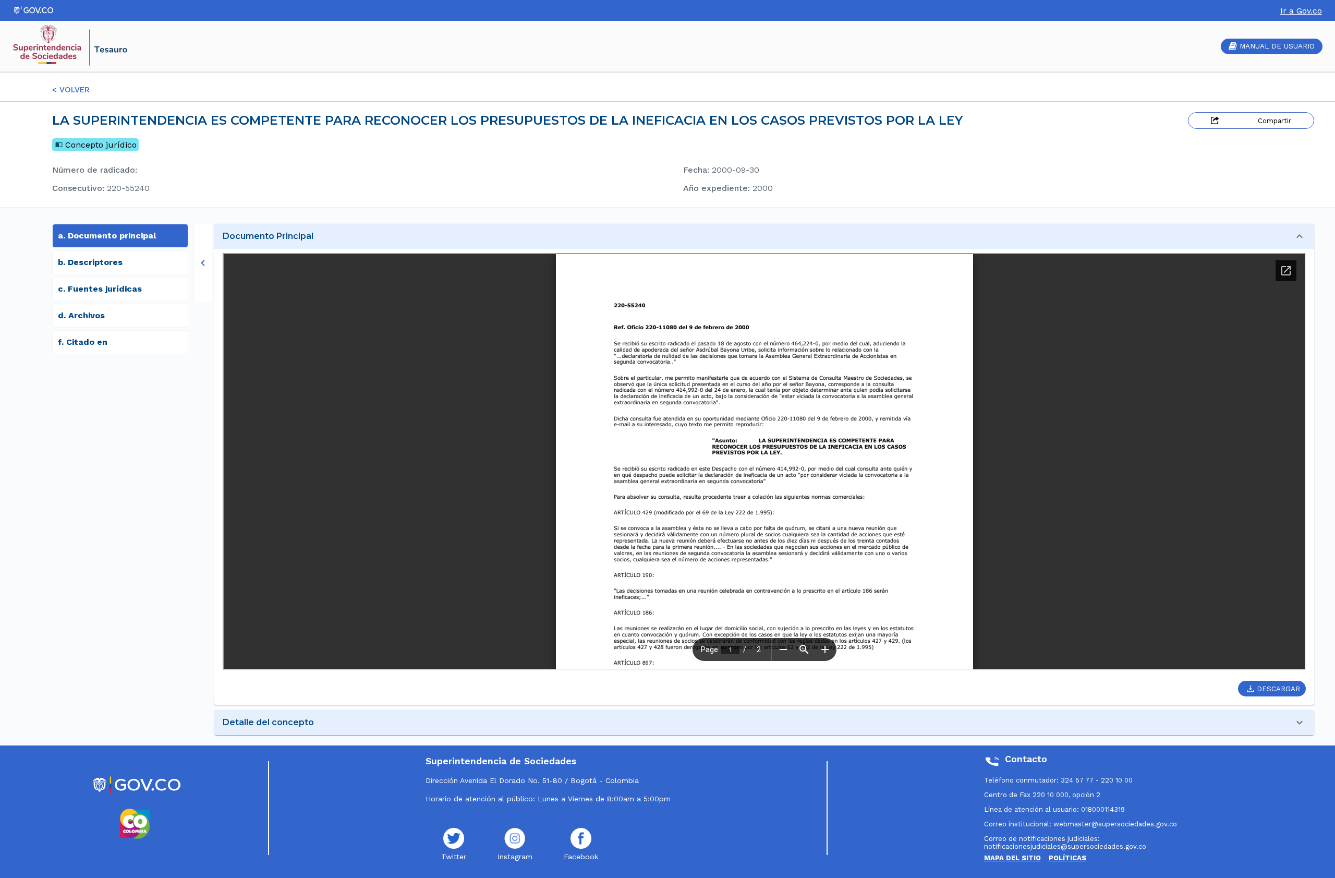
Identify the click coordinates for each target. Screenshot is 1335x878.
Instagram (514, 856)
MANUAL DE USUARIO (1277, 46)
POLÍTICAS (1067, 858)
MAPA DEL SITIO (1012, 858)
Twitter (453, 856)
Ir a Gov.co (1301, 11)
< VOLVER (71, 89)
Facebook (581, 856)
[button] (764, 236)
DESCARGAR (1278, 689)
